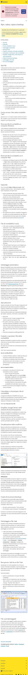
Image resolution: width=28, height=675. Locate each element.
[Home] (5, 2)
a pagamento (9, 631)
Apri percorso (6, 49)
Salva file (5, 44)
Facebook (21, 644)
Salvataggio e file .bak (8, 60)
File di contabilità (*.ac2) (9, 46)
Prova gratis (23, 11)
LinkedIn (3, 646)
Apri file (5, 42)
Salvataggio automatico (9, 47)
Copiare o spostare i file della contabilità (13, 51)
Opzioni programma (13, 284)
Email (7, 646)
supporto (20, 630)
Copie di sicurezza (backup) (10, 58)
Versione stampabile (6, 641)
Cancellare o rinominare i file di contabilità (13, 53)
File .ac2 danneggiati (8, 61)
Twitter (16, 644)
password (21, 217)
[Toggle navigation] (26, 2)
